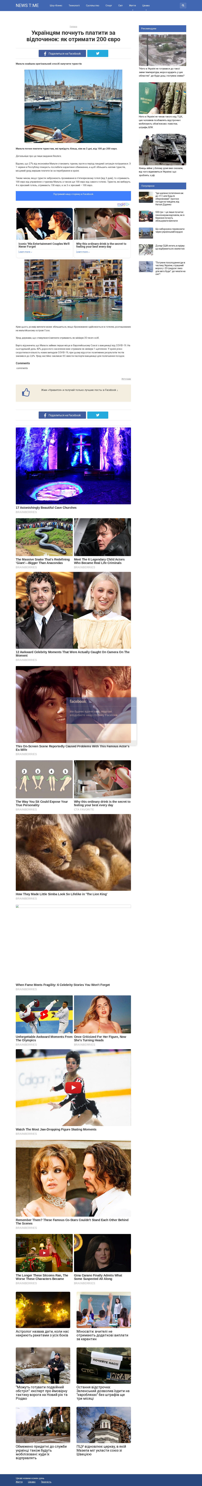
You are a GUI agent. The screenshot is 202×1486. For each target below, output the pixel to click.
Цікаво (146, 5)
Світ (120, 5)
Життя (132, 5)
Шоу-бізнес (56, 5)
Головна (73, 27)
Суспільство (92, 5)
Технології (74, 5)
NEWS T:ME (27, 5)
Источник (126, 379)
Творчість (46, 1481)
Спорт (109, 5)
